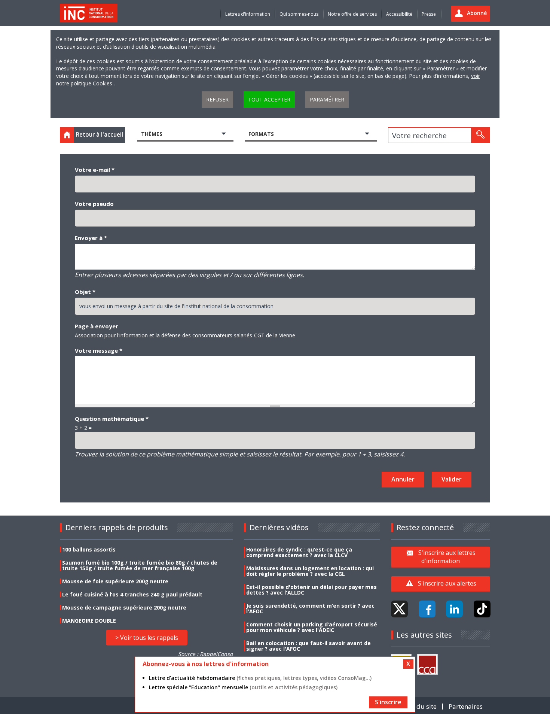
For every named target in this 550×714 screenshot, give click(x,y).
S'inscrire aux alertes (447, 583)
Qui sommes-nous (298, 14)
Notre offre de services (352, 14)
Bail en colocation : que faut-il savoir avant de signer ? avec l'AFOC (308, 645)
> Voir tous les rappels (146, 638)
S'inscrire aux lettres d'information (447, 557)
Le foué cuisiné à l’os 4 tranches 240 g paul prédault (132, 594)
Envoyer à (91, 237)
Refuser (217, 99)
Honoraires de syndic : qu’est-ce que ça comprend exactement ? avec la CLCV (299, 552)
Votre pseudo (94, 203)
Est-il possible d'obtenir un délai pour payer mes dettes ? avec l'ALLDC (311, 589)
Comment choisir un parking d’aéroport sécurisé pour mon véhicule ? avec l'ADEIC (311, 627)
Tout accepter (269, 99)
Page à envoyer (96, 326)
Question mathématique (112, 418)
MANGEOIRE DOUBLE (89, 620)
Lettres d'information (247, 14)
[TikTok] (482, 609)
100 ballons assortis (89, 549)
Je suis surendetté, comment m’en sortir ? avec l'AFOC (310, 608)
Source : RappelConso (205, 653)
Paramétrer (327, 99)
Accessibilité (399, 14)
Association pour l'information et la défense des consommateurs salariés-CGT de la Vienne (185, 335)
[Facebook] (427, 609)
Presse (429, 14)
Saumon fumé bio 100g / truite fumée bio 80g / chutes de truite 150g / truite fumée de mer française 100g (139, 565)
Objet (85, 291)
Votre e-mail (94, 169)
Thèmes (151, 133)
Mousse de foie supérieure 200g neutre (115, 581)
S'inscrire (388, 702)
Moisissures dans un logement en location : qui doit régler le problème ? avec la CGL (310, 571)
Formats (261, 133)
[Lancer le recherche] (480, 135)
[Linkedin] (454, 609)
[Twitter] (399, 609)
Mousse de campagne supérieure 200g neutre (124, 607)
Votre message (98, 350)
